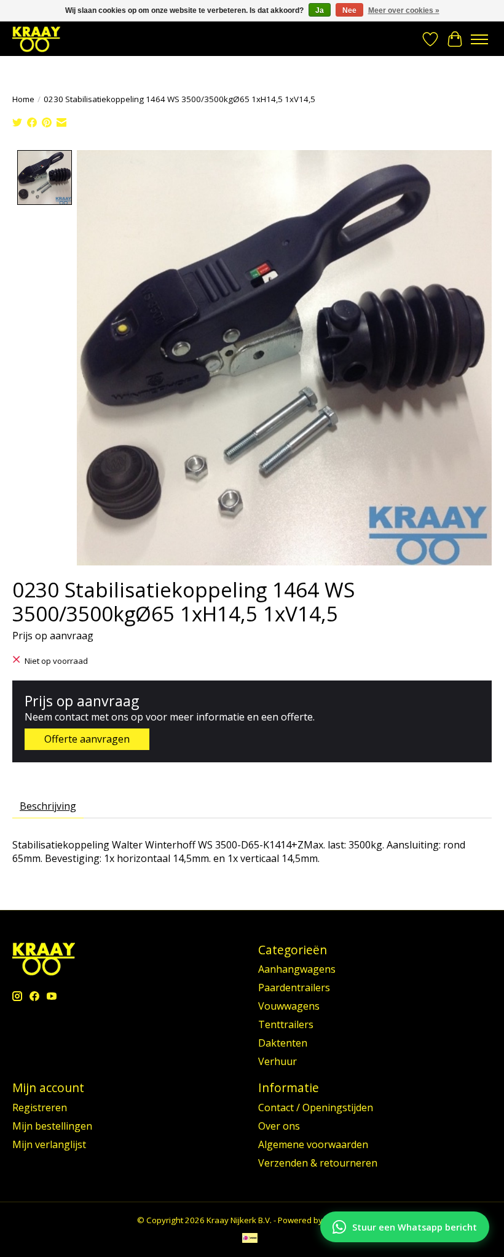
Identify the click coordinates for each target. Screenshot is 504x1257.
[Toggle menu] (479, 39)
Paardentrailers (294, 987)
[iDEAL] (250, 1239)
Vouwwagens (289, 1006)
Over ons (279, 1126)
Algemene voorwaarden (313, 1144)
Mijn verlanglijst (49, 1144)
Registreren (39, 1107)
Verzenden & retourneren (317, 1163)
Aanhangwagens (297, 969)
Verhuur (277, 1061)
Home (23, 99)
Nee (349, 10)
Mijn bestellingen (52, 1126)
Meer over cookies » (403, 10)
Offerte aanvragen (87, 739)
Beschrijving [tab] (48, 806)
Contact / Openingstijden (315, 1107)
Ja (319, 10)
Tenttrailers (285, 1024)
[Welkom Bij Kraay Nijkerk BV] (36, 39)
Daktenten (282, 1043)
